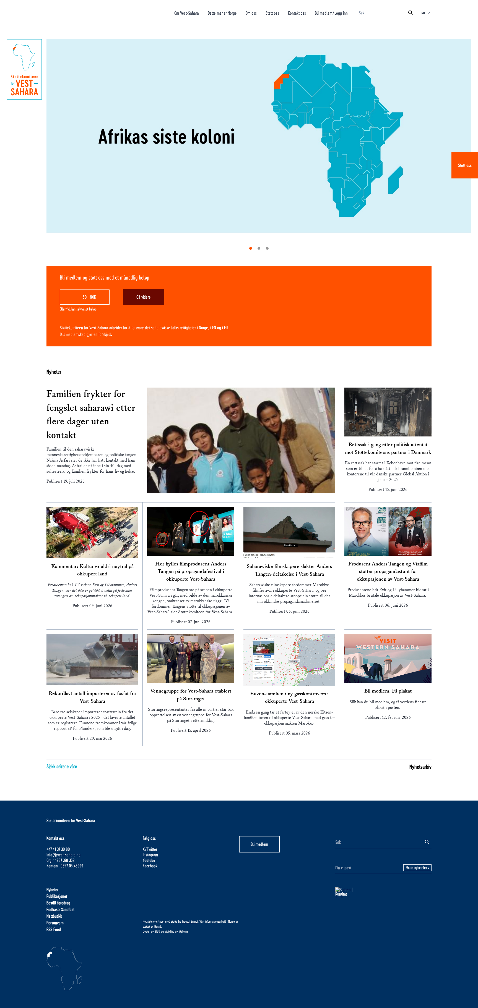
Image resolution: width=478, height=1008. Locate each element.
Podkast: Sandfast (60, 909)
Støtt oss (465, 165)
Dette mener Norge (222, 12)
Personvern (55, 922)
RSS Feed (53, 929)
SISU (157, 931)
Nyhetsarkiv (420, 766)
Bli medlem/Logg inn (331, 12)
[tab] (250, 248)
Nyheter (53, 371)
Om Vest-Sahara (186, 12)
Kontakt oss (297, 12)
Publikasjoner (56, 896)
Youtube (149, 860)
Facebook (150, 865)
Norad (157, 926)
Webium (183, 931)
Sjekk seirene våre (61, 766)
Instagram (150, 854)
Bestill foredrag (58, 902)
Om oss (251, 12)
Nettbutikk (54, 915)
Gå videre (143, 296)
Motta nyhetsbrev (417, 867)
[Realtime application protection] (383, 892)
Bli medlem (259, 844)
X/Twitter (150, 849)
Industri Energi (190, 921)
